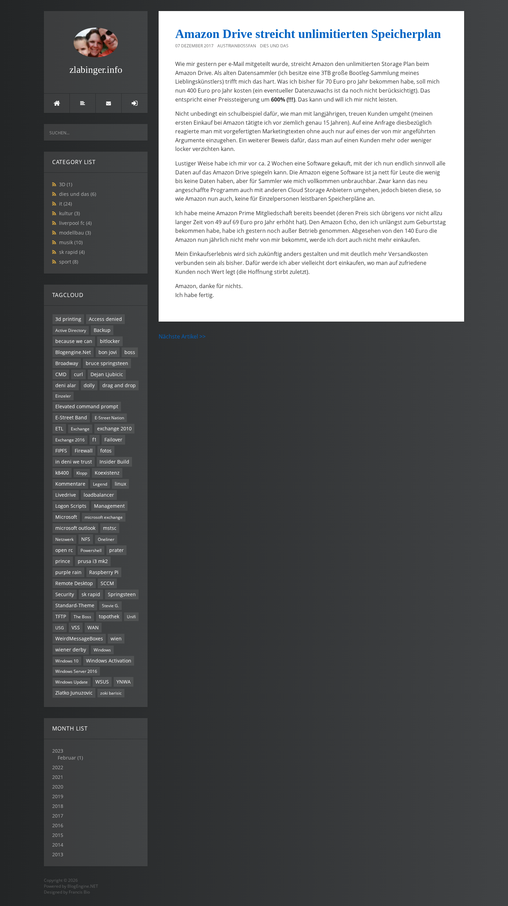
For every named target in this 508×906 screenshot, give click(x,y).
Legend (100, 484)
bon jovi (107, 352)
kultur (69, 213)
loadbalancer (99, 495)
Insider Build (114, 461)
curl (78, 374)
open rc (64, 550)
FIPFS (61, 450)
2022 (57, 767)
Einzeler (63, 396)
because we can (73, 341)
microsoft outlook (75, 528)
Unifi (131, 616)
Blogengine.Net (73, 352)
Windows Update (71, 682)
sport (68, 261)
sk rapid (72, 252)
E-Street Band (71, 417)
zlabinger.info (95, 69)
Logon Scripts (70, 506)
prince (62, 561)
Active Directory (70, 330)
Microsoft (66, 517)
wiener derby (70, 649)
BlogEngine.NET (82, 886)
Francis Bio (79, 892)
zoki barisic (111, 693)
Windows (102, 649)
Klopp (81, 473)
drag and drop (119, 385)
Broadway (66, 363)
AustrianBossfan (236, 46)
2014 (57, 844)
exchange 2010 (114, 428)
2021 (57, 777)
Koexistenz (107, 472)
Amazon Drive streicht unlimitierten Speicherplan (308, 34)
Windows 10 (66, 661)
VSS (76, 627)
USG (59, 627)
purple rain (68, 572)
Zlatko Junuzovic (74, 692)
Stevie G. (110, 605)
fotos (106, 450)
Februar (67, 757)
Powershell (91, 550)
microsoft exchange (104, 517)
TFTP (60, 616)
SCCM (107, 583)
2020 (57, 786)
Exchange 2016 (70, 439)
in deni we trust (73, 461)
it (65, 203)
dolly (89, 385)
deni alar (65, 385)
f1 (94, 439)
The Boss (82, 616)
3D (65, 184)
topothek (109, 616)
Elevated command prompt (86, 406)
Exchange (80, 428)
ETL (59, 428)
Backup (102, 330)
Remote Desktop (74, 583)
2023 (67, 754)
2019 (57, 796)
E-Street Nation (109, 417)
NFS (85, 539)
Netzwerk (64, 539)
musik (71, 242)
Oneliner (106, 539)
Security (64, 594)
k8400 (62, 472)
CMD (60, 374)
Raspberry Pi (104, 572)
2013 (57, 854)
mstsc (109, 528)
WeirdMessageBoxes (79, 638)
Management (109, 506)
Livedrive (65, 495)
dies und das (77, 194)
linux (120, 483)
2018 (57, 806)
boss (129, 352)
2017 (57, 815)
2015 (57, 835)
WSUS (102, 681)
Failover (113, 439)
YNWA (123, 681)
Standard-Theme (74, 605)
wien (116, 638)
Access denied (105, 319)
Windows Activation (108, 660)
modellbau (75, 232)
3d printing (68, 319)
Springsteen (122, 594)
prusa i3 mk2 (93, 561)
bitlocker (110, 341)
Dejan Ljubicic (107, 374)
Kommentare (70, 483)
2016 (57, 825)
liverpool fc (75, 223)
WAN (93, 627)
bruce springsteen (107, 363)
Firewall (84, 450)
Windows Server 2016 (76, 671)
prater (116, 550)
